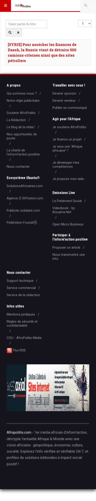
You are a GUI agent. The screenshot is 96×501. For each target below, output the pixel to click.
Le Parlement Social (67, 201)
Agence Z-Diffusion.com (25, 198)
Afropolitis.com (19, 432)
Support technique (20, 281)
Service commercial (21, 288)
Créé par (27, 478)
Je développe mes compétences (65, 165)
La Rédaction (16, 120)
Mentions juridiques (21, 314)
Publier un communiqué (69, 108)
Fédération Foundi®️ (22, 223)
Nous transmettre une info (68, 257)
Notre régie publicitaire (23, 101)
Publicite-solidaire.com (23, 210)
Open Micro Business (67, 224)
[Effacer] (18, 32)
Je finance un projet (66, 139)
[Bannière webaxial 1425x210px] (48, 387)
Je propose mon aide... (69, 179)
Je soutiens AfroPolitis (69, 127)
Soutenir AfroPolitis (21, 113)
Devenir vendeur (64, 101)
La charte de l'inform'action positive (23, 152)
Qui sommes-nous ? (22, 93)
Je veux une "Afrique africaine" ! (67, 148)
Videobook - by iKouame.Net (63, 210)
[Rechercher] (10, 32)
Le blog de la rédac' (21, 127)
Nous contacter (18, 167)
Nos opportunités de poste (22, 136)
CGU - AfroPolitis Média (24, 338)
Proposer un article (66, 247)
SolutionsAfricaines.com (25, 186)
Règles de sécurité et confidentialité (22, 324)
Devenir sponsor (64, 93)
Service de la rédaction (23, 295)
